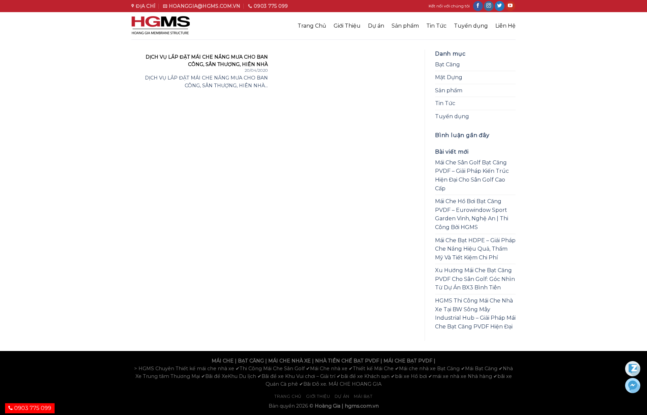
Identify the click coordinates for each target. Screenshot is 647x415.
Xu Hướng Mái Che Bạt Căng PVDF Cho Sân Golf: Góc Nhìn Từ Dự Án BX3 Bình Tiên (475, 279)
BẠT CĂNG (251, 361)
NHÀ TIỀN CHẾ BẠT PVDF (347, 361)
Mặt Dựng (448, 77)
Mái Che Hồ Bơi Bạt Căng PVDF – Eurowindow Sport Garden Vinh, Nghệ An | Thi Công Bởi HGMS (471, 214)
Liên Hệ (505, 26)
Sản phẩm (405, 26)
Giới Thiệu (347, 26)
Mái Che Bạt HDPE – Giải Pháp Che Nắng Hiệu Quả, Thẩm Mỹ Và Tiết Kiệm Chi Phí (475, 249)
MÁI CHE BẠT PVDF (407, 361)
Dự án (376, 26)
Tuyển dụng (471, 26)
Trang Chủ (312, 26)
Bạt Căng (447, 64)
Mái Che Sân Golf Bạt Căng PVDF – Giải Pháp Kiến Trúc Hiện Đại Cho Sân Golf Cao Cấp (472, 175)
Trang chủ (288, 396)
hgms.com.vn (362, 406)
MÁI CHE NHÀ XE (289, 361)
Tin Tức (436, 26)
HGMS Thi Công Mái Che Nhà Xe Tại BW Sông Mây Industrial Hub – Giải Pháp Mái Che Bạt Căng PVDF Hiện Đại (475, 313)
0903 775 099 (32, 408)
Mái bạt (363, 396)
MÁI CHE (223, 361)
